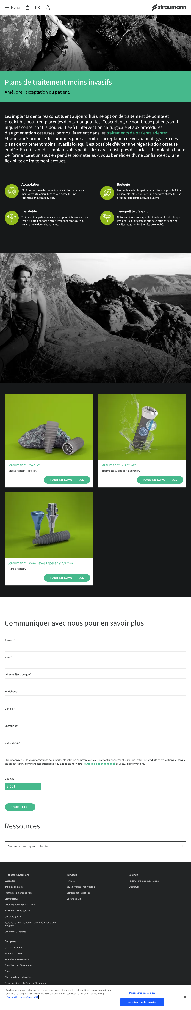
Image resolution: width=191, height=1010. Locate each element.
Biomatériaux (11, 898)
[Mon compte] (48, 7)
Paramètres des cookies (142, 993)
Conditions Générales (15, 931)
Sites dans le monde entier (18, 977)
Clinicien (10, 709)
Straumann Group (14, 953)
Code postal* (12, 743)
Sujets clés (10, 881)
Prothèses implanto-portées (18, 892)
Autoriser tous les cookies (142, 1002)
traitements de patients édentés (137, 133)
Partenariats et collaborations (144, 881)
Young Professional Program (81, 887)
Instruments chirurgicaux (17, 910)
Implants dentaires (14, 887)
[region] (95, 997)
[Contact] (37, 7)
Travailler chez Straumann (18, 965)
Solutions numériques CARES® (20, 904)
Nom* (8, 657)
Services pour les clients (78, 892)
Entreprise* (11, 726)
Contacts (9, 971)
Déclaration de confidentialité (22, 997)
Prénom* (10, 640)
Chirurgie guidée (13, 916)
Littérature (134, 887)
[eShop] (27, 7)
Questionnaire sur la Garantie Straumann (25, 983)
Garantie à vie (74, 898)
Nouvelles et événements (17, 959)
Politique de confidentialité (99, 764)
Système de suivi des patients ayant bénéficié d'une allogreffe (30, 924)
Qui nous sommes (14, 947)
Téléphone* (11, 692)
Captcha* (10, 779)
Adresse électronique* (18, 674)
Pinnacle (71, 881)
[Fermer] (185, 997)
